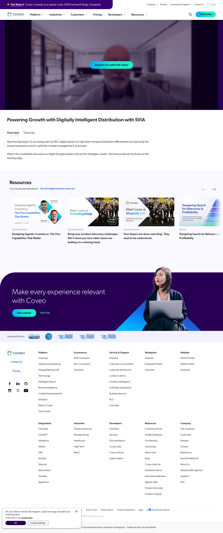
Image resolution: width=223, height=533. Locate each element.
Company (151, 4)
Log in (213, 4)
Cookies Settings (38, 523)
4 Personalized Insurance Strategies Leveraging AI (103, 527)
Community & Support (179, 4)
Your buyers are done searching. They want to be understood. (146, 236)
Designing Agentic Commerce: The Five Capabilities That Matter (36, 236)
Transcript (29, 133)
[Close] (76, 511)
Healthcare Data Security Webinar (141, 527)
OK (15, 523)
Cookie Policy (27, 518)
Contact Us (199, 4)
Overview (13, 132)
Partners (163, 4)
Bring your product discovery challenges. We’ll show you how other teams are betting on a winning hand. (93, 238)
